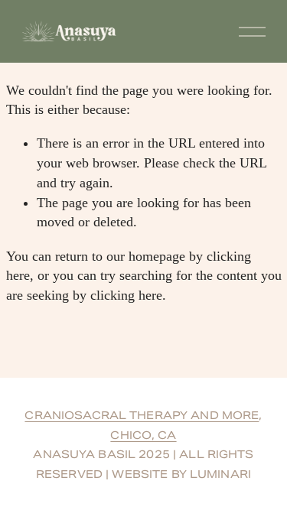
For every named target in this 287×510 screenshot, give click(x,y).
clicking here (126, 295)
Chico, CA (143, 435)
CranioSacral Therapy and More (141, 416)
